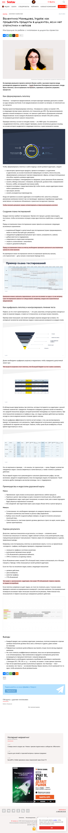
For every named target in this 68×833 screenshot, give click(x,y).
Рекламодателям (30, 817)
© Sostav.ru (14, 821)
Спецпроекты (23, 6)
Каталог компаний (48, 6)
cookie (55, 820)
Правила (9, 704)
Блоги (14, 6)
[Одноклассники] (17, 35)
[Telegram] (7, 35)
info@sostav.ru (62, 809)
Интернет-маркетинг (18, 737)
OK (52, 828)
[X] (13, 35)
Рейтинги (35, 6)
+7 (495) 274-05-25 (61, 811)
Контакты (21, 817)
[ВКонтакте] (4, 35)
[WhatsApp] (10, 35)
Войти (4, 704)
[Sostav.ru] (14, 2)
